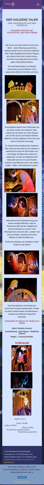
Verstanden (22, 477)
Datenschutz (9, 462)
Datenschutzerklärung (22, 482)
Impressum (29, 459)
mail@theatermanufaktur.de (14, 459)
